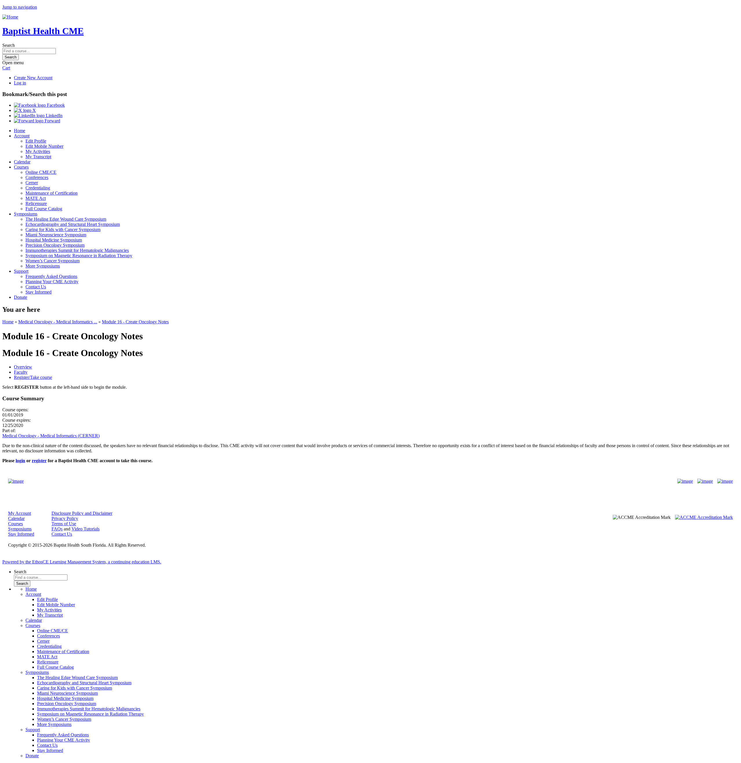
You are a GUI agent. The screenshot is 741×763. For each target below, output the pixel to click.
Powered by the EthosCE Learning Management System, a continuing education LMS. (81, 561)
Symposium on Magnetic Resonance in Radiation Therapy (78, 255)
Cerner (31, 182)
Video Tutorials (85, 528)
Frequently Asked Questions (51, 276)
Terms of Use (64, 523)
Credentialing (37, 187)
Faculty (20, 372)
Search (8, 45)
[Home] (10, 16)
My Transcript (38, 156)
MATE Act (35, 198)
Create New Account (33, 77)
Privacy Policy (65, 518)
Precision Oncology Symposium (55, 245)
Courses (21, 167)
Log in (20, 82)
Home (19, 130)
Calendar (22, 161)
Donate (20, 297)
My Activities (37, 151)
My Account (19, 513)
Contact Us (35, 286)
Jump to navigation (19, 7)
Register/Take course (33, 377)
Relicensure (36, 203)
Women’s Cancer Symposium (52, 260)
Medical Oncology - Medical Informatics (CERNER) (51, 435)
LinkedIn (54, 115)
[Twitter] (705, 481)
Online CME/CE (40, 172)
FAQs (57, 528)
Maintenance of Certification (51, 193)
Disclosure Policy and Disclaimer (82, 513)
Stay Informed (38, 292)
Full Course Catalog (43, 208)
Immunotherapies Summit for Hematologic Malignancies (77, 250)
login (20, 460)
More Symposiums (42, 265)
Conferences (36, 177)
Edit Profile (35, 141)
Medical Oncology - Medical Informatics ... (57, 321)
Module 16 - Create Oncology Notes (135, 321)
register (39, 460)
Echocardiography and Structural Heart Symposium (72, 224)
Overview (23, 366)
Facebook (55, 105)
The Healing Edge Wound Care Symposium (65, 219)
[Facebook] (685, 481)
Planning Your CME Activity (51, 281)
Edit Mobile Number (44, 146)
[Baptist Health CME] (16, 481)
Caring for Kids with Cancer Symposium (62, 229)
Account (22, 135)
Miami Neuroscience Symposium (55, 234)
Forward (51, 120)
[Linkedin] (725, 481)
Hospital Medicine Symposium (53, 239)
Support (21, 271)
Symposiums (25, 213)
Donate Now (352, 481)
